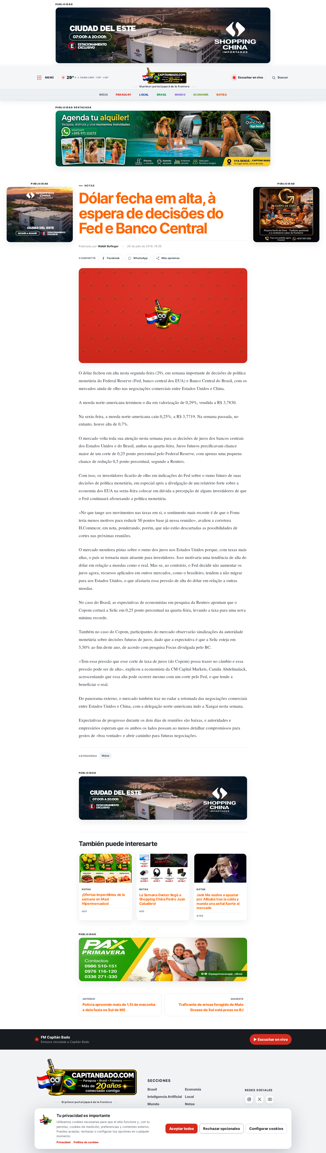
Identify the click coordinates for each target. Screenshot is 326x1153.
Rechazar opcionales (221, 1128)
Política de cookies (86, 1142)
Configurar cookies (266, 1128)
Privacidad (64, 1142)
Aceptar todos (181, 1128)
